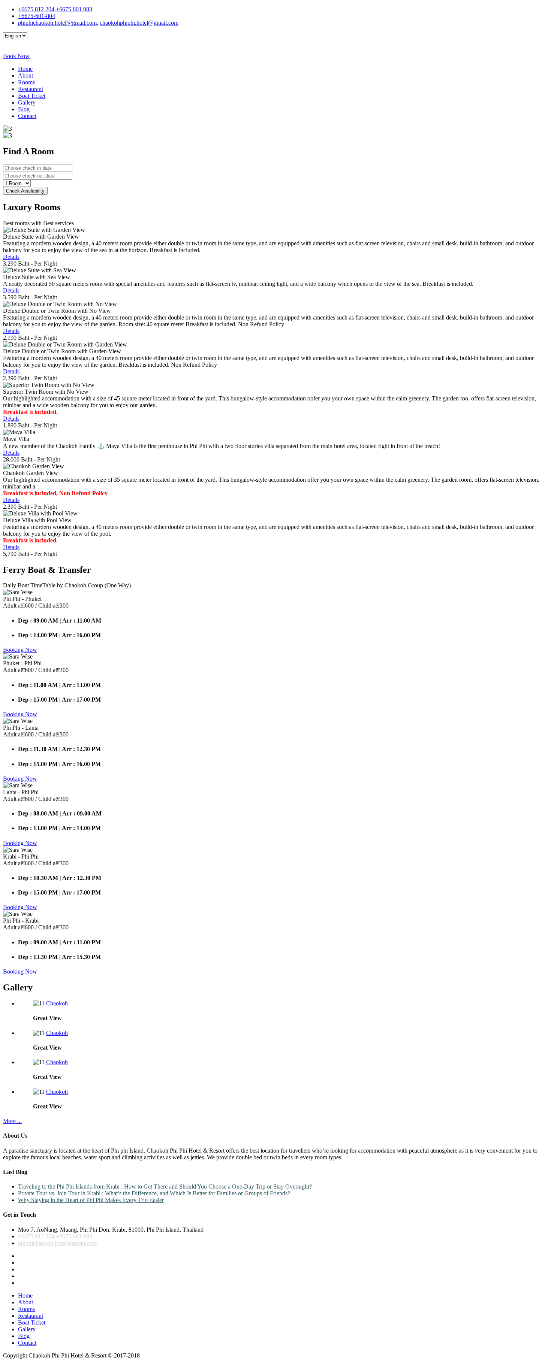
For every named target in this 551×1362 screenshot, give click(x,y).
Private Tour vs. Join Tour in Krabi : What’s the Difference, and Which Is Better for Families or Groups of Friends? (154, 1193)
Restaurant (30, 89)
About (25, 75)
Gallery (27, 102)
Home (25, 69)
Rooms (26, 82)
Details (11, 257)
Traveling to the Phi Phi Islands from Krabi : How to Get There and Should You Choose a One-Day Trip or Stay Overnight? (165, 1186)
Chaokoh (57, 1003)
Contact (27, 116)
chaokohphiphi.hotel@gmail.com (139, 22)
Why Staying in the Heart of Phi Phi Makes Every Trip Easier (91, 1200)
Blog (24, 109)
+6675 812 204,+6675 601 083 (55, 9)
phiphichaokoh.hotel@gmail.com (57, 22)
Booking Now (20, 650)
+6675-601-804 (36, 16)
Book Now (16, 56)
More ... (12, 1121)
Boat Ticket (31, 96)
